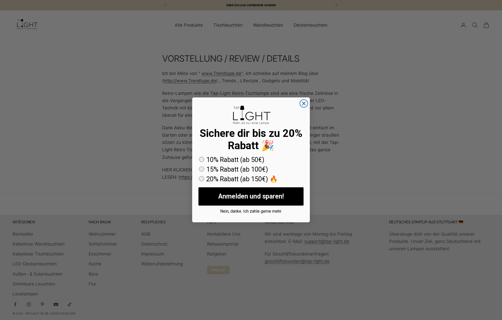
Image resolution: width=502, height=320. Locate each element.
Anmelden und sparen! (251, 196)
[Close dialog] (304, 103)
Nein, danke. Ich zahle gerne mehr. (251, 211)
